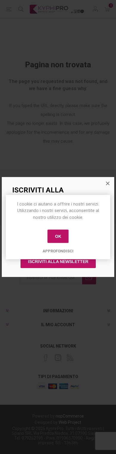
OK (58, 236)
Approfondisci (58, 251)
